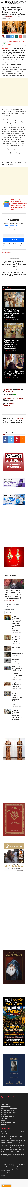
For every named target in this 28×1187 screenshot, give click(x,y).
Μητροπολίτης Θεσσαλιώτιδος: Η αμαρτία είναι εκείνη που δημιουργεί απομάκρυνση (14, 313)
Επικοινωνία (20, 1164)
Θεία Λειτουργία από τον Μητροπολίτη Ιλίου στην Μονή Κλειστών (14, 373)
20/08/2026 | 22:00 (15, 319)
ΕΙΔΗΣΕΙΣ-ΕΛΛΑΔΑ (5, 1106)
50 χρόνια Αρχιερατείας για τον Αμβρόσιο (17, 684)
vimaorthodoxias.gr (9, 1169)
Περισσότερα (9, 612)
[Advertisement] (14, 92)
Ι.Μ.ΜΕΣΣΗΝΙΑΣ (6, 252)
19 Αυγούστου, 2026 (17, 663)
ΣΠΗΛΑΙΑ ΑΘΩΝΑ (17, 653)
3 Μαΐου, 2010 (15, 649)
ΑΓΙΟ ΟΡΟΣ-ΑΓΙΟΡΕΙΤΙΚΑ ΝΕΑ (8, 1112)
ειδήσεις (20, 418)
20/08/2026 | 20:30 (15, 377)
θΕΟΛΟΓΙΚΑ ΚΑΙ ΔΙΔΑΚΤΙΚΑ (8, 1122)
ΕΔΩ (14, 395)
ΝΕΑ (18, 390)
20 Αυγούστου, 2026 (17, 632)
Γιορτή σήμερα (17, 398)
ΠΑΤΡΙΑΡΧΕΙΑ (4, 1104)
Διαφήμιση (3, 1164)
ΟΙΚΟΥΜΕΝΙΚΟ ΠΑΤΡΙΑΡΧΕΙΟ (8, 1100)
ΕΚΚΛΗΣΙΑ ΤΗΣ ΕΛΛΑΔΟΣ (7, 1110)
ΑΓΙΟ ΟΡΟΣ (4, 1114)
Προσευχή (6, 405)
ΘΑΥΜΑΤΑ (3, 1120)
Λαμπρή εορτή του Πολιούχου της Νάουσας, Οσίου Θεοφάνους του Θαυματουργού (11, 344)
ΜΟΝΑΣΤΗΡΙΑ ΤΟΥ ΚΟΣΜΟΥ (8, 1116)
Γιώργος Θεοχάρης (10, 600)
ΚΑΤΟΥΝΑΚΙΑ (16, 647)
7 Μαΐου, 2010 (15, 655)
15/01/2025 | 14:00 (18, 16)
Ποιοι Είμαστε (12, 1164)
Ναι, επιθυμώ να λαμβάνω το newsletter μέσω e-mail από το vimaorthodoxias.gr (14, 244)
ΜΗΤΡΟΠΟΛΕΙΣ (6, 18)
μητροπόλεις (10, 391)
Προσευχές (4, 1118)
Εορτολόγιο (7, 398)
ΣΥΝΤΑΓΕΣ (3, 1124)
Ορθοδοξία (7, 390)
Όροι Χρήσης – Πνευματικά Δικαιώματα (10, 1166)
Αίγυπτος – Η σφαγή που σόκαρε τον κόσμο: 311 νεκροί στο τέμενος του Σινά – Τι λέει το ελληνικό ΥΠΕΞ (18, 672)
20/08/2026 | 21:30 (15, 350)
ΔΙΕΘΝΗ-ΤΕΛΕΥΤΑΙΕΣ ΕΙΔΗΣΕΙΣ (9, 1108)
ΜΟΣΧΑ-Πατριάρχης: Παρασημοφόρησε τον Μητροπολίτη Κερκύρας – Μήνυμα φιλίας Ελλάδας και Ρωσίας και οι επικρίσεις (17, 623)
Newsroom (9, 16)
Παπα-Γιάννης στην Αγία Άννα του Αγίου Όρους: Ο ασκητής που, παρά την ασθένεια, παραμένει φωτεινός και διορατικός (13, 594)
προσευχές (13, 403)
